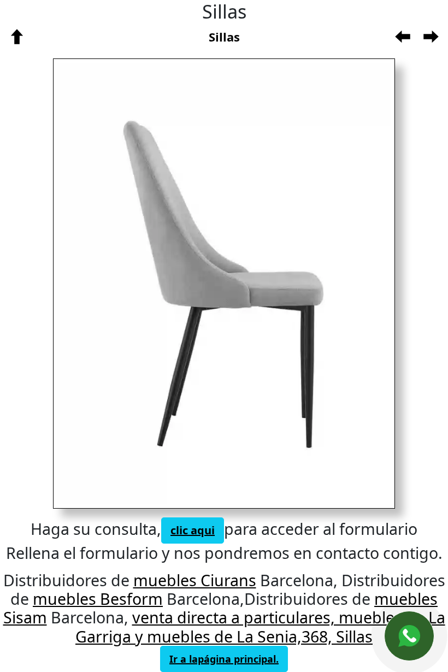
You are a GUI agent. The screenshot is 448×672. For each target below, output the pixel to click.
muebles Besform (98, 598)
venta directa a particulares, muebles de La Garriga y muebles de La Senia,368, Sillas (260, 626)
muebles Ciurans (194, 580)
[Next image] (299, 283)
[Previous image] (132, 283)
